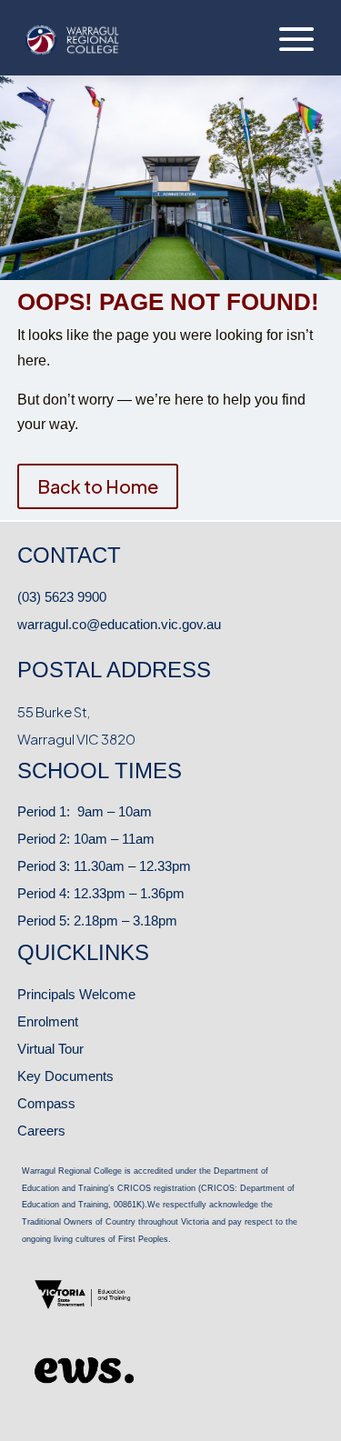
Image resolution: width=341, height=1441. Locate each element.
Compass (46, 1103)
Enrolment (47, 1021)
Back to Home (97, 486)
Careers (41, 1130)
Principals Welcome (76, 994)
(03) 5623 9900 (61, 597)
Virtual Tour (50, 1048)
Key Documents (65, 1076)
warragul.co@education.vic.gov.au (119, 624)
